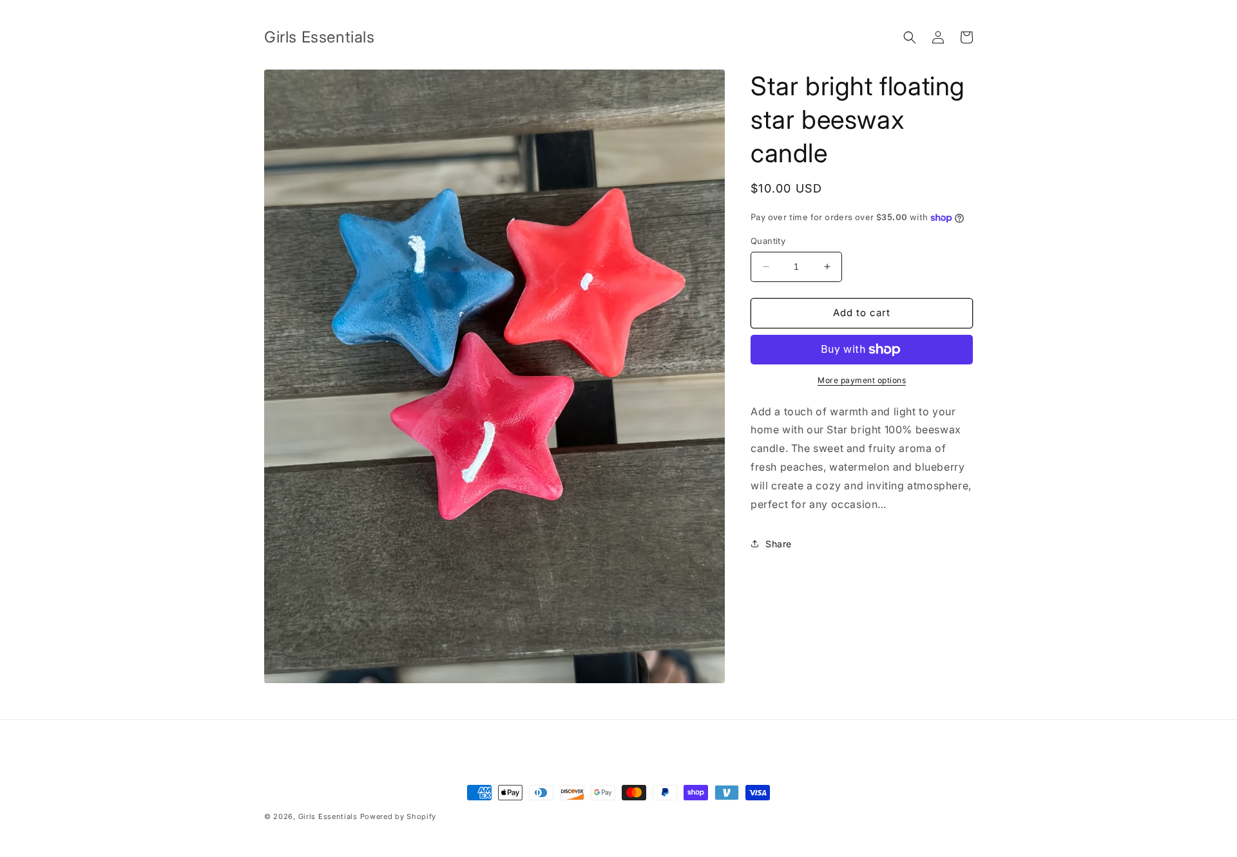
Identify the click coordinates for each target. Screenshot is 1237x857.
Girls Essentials (328, 816)
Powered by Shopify (398, 816)
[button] (910, 37)
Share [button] (778, 543)
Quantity (768, 241)
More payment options (862, 380)
